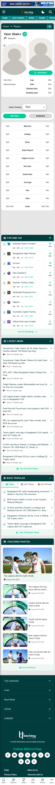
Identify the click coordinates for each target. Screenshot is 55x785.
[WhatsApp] (40, 755)
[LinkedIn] (21, 761)
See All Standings (26, 332)
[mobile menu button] (3, 11)
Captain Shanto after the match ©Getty (39, 604)
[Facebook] (8, 755)
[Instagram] (21, 755)
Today (11, 484)
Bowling (40, 116)
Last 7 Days (29, 484)
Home (5, 18)
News (31, 18)
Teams (42, 18)
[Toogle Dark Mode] (43, 12)
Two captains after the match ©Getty (19, 576)
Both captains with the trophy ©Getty (38, 637)
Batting (14, 116)
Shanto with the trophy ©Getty (38, 620)
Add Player (42, 73)
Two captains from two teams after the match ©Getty (38, 588)
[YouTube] (14, 755)
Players (17, 26)
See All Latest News (29, 469)
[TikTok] (34, 755)
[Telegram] (27, 761)
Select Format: (16, 107)
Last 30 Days (46, 484)
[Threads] (34, 761)
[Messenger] (47, 755)
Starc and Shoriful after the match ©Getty (40, 653)
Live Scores (18, 18)
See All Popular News (29, 532)
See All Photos (28, 668)
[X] (27, 755)
